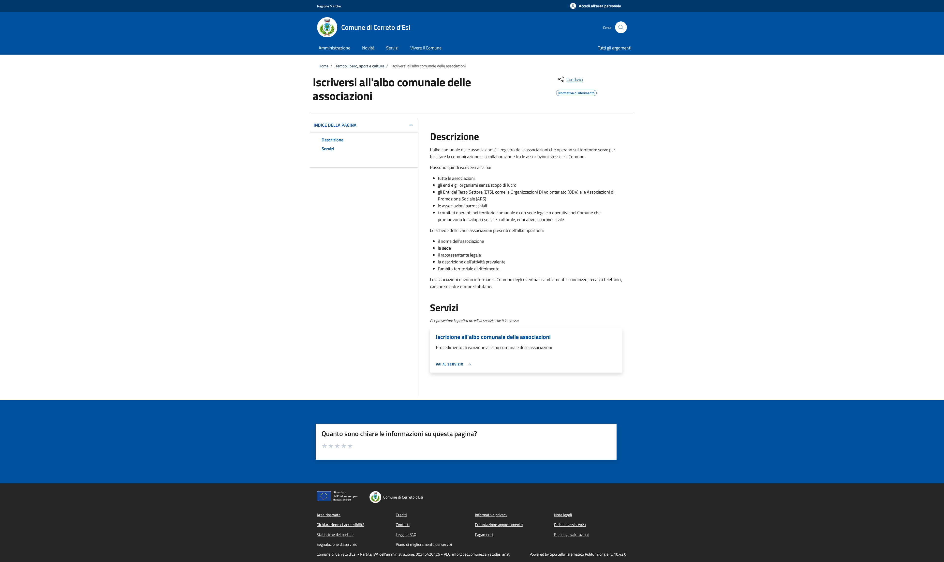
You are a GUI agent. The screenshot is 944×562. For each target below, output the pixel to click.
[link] (454, 364)
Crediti (401, 515)
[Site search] (621, 27)
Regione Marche (329, 6)
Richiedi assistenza (570, 525)
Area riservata (328, 515)
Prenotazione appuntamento (499, 525)
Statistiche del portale (335, 534)
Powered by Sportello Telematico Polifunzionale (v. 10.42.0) (578, 554)
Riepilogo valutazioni (571, 534)
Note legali (563, 515)
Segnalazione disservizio (337, 544)
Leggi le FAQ (406, 534)
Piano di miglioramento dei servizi (424, 544)
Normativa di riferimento (576, 92)
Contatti (403, 525)
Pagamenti (484, 534)
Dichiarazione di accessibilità (340, 525)
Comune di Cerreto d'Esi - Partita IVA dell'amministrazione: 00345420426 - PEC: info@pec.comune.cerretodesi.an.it (413, 554)
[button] (595, 6)
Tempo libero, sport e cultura (360, 66)
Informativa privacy (491, 515)
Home (323, 66)
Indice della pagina (335, 125)
